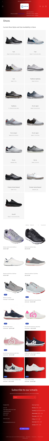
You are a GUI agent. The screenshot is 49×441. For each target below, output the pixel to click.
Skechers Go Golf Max (7, 297)
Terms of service (40, 436)
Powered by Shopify (21, 436)
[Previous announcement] (2, 1)
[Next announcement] (46, 1)
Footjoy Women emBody (29, 379)
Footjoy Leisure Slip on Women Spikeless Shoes (12, 379)
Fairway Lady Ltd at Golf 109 (13, 436)
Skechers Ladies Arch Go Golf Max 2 (9, 247)
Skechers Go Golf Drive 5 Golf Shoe (9, 273)
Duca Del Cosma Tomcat (7, 326)
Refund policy (28, 436)
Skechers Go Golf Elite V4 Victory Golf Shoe (33, 300)
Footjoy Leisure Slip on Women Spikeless (32, 353)
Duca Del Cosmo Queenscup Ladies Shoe (32, 326)
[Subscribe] (34, 397)
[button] (2, 6)
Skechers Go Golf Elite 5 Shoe (30, 247)
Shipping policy (25, 438)
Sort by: (27, 225)
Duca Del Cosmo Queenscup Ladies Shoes (11, 353)
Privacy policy (34, 436)
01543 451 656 (21, 13)
